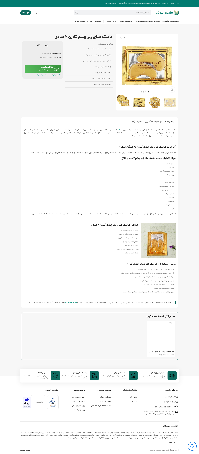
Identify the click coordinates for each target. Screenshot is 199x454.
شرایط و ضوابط (105, 401)
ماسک (120, 130)
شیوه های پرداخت (78, 401)
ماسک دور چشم (71, 302)
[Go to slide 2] (145, 91)
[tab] (170, 122)
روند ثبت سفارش (78, 397)
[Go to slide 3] (143, 91)
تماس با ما (133, 397)
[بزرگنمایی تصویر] (172, 89)
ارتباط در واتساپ (47, 67)
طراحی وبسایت (25, 450)
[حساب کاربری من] (35, 12)
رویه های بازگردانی (78, 405)
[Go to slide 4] (141, 91)
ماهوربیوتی (57, 75)
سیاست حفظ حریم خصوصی (101, 405)
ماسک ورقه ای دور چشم (48, 57)
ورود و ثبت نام (79, 410)
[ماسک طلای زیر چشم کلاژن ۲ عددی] (161, 335)
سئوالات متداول (105, 397)
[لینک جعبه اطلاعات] (158, 375)
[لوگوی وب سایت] (167, 13)
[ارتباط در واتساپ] (56, 68)
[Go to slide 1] (148, 91)
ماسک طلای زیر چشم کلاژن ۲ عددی (161, 351)
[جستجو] (76, 12)
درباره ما (134, 401)
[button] (174, 102)
